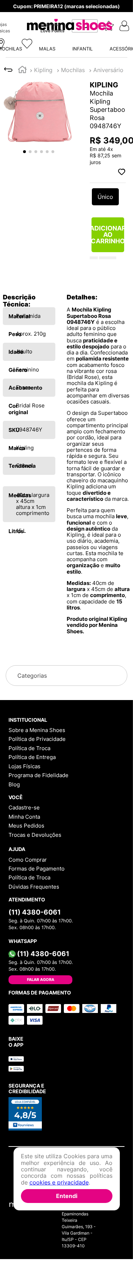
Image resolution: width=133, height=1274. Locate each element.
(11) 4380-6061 (35, 1015)
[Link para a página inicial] (22, 13)
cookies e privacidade (59, 1182)
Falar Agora (40, 1082)
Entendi (66, 1195)
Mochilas (73, 12)
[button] (66, 82)
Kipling (43, 12)
